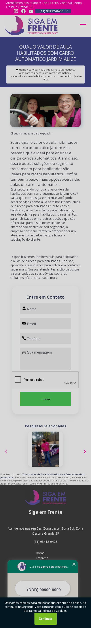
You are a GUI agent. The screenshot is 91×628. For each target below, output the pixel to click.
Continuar (45, 618)
